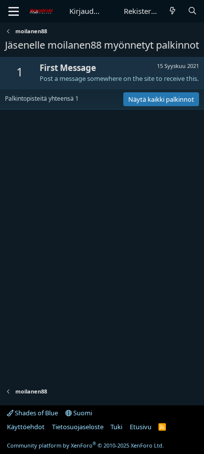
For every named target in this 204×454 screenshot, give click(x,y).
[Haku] (192, 11)
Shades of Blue (35, 412)
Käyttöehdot (26, 426)
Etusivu (141, 426)
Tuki (116, 426)
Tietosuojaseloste (77, 426)
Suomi (82, 412)
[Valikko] (13, 11)
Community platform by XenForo (85, 445)
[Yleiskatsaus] (172, 11)
